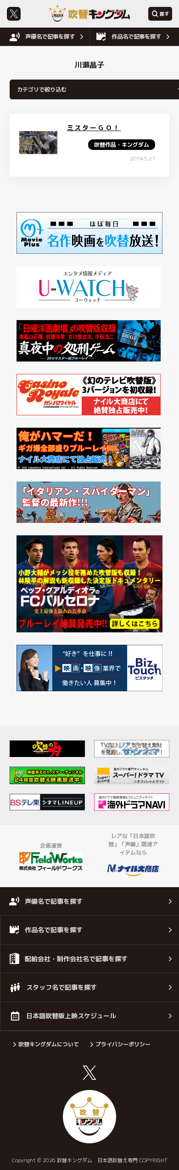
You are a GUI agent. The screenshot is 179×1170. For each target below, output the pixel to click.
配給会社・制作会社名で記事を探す (76, 958)
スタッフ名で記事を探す (61, 987)
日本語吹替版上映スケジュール (71, 1015)
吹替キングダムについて (48, 1044)
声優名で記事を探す (50, 36)
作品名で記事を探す (136, 36)
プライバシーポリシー (123, 1044)
